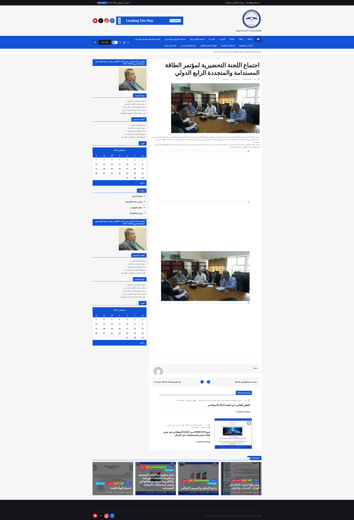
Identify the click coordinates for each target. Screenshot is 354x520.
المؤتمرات (245, 79)
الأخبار (249, 79)
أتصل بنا (222, 39)
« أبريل (142, 183)
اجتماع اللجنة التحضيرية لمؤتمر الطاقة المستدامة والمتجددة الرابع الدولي (235, 52)
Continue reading (243, 412)
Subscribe (105, 42)
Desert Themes (221, 515)
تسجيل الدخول (137, 196)
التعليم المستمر (216, 400)
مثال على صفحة (170, 45)
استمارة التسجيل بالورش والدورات (147, 39)
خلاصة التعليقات (136, 207)
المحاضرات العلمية (228, 45)
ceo (255, 79)
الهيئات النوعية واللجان (208, 45)
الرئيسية (259, 52)
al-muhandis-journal (236, 400)
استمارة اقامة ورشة (197, 39)
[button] (248, 458)
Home (250, 39)
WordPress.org (136, 213)
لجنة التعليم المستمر (188, 45)
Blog (241, 39)
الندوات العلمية (202, 400)
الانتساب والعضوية (246, 45)
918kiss (227, 400)
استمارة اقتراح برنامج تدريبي (175, 39)
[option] (241, 478)
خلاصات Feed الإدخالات (133, 202)
